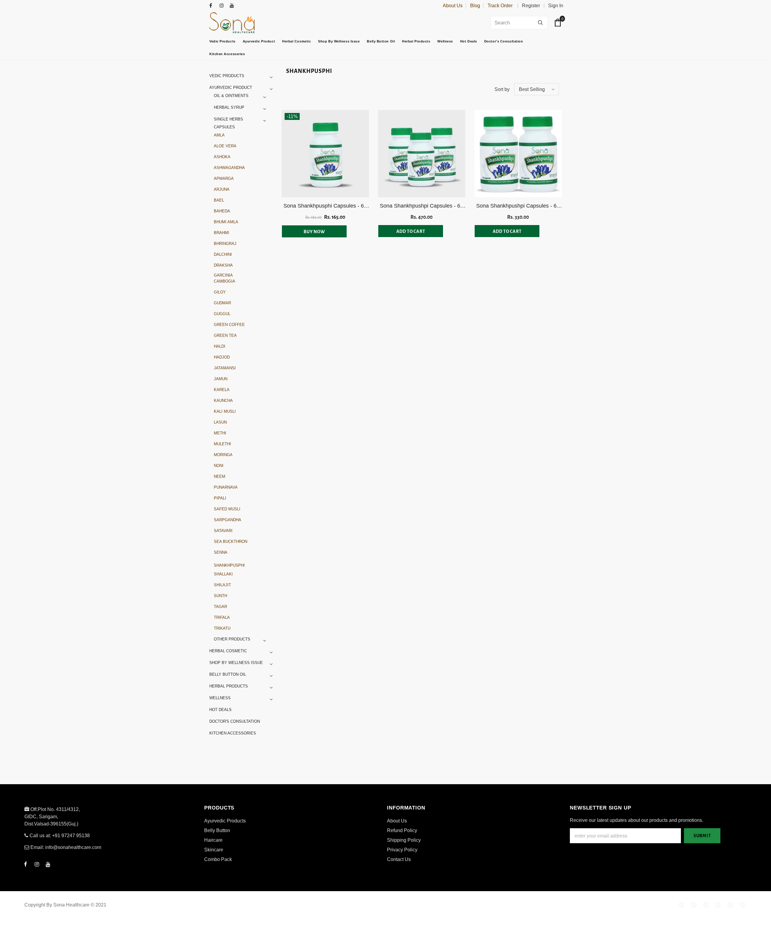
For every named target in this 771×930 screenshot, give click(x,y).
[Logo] (247, 22)
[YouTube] (233, 6)
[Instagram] (223, 6)
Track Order (500, 5)
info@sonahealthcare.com (73, 847)
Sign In (555, 5)
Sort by (502, 89)
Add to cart (410, 231)
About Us (453, 5)
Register (531, 5)
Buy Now (314, 231)
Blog (475, 5)
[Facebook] (213, 6)
